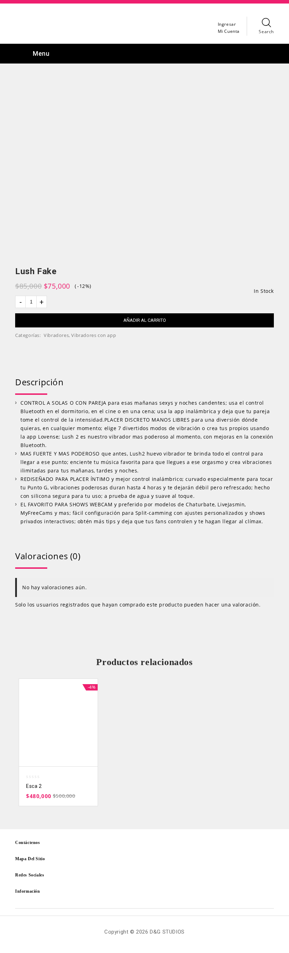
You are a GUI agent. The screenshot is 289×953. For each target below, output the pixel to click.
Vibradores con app (93, 335)
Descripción (39, 382)
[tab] (144, 382)
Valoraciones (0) (48, 556)
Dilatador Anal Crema (260, 272)
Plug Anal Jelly (269, 272)
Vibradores (56, 335)
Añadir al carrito (144, 320)
